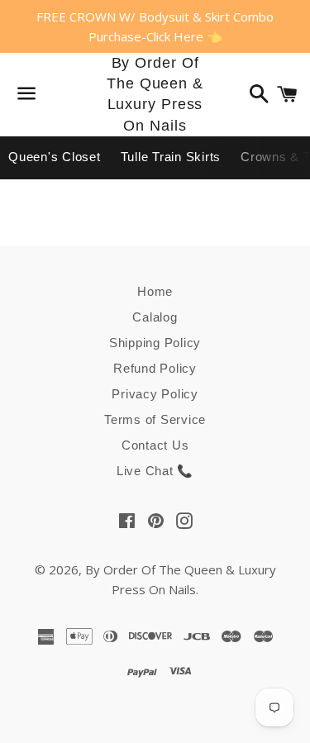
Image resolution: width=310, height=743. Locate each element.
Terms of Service (155, 419)
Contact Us (155, 445)
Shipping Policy (155, 343)
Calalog (154, 317)
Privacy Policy (155, 394)
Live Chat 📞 (155, 471)
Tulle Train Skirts (171, 157)
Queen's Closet (54, 157)
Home (155, 291)
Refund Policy (155, 368)
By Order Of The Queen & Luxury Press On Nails (155, 94)
